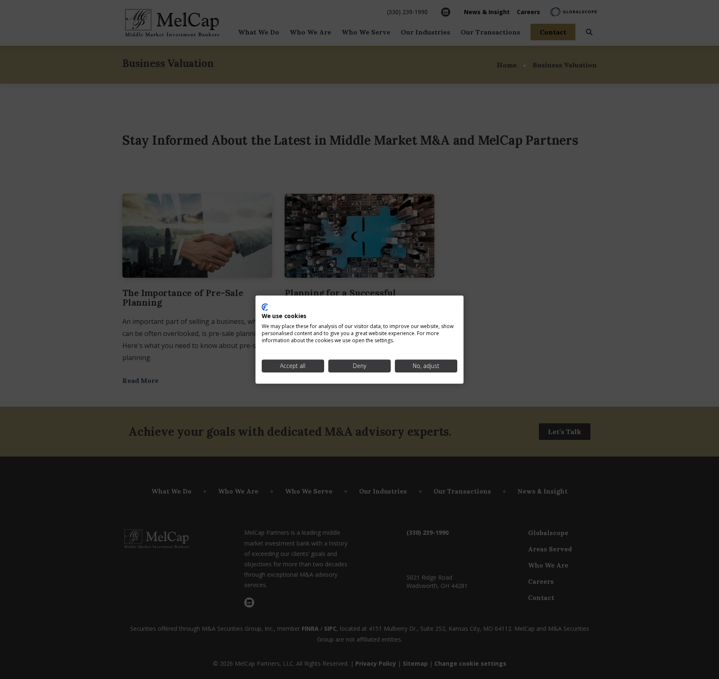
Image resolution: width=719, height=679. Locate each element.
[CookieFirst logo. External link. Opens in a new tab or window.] (265, 307)
